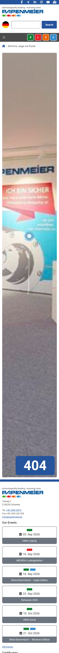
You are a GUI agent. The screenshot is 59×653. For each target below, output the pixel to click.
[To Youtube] (48, 2)
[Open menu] (3, 37)
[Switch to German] (5, 24)
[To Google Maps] (54, 2)
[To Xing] (28, 2)
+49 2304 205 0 (13, 510)
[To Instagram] (41, 2)
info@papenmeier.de (12, 517)
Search (49, 24)
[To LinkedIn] (35, 2)
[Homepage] (22, 11)
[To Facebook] (21, 2)
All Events (7, 646)
